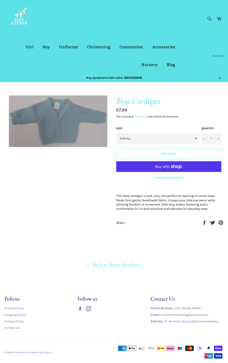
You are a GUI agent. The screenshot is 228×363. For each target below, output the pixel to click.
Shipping (140, 116)
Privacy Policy (14, 321)
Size (119, 128)
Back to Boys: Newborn (116, 264)
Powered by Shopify (41, 352)
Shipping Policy (15, 315)
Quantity (207, 128)
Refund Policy (14, 308)
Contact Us (12, 328)
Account (218, 55)
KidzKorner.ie (21, 352)
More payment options (169, 177)
